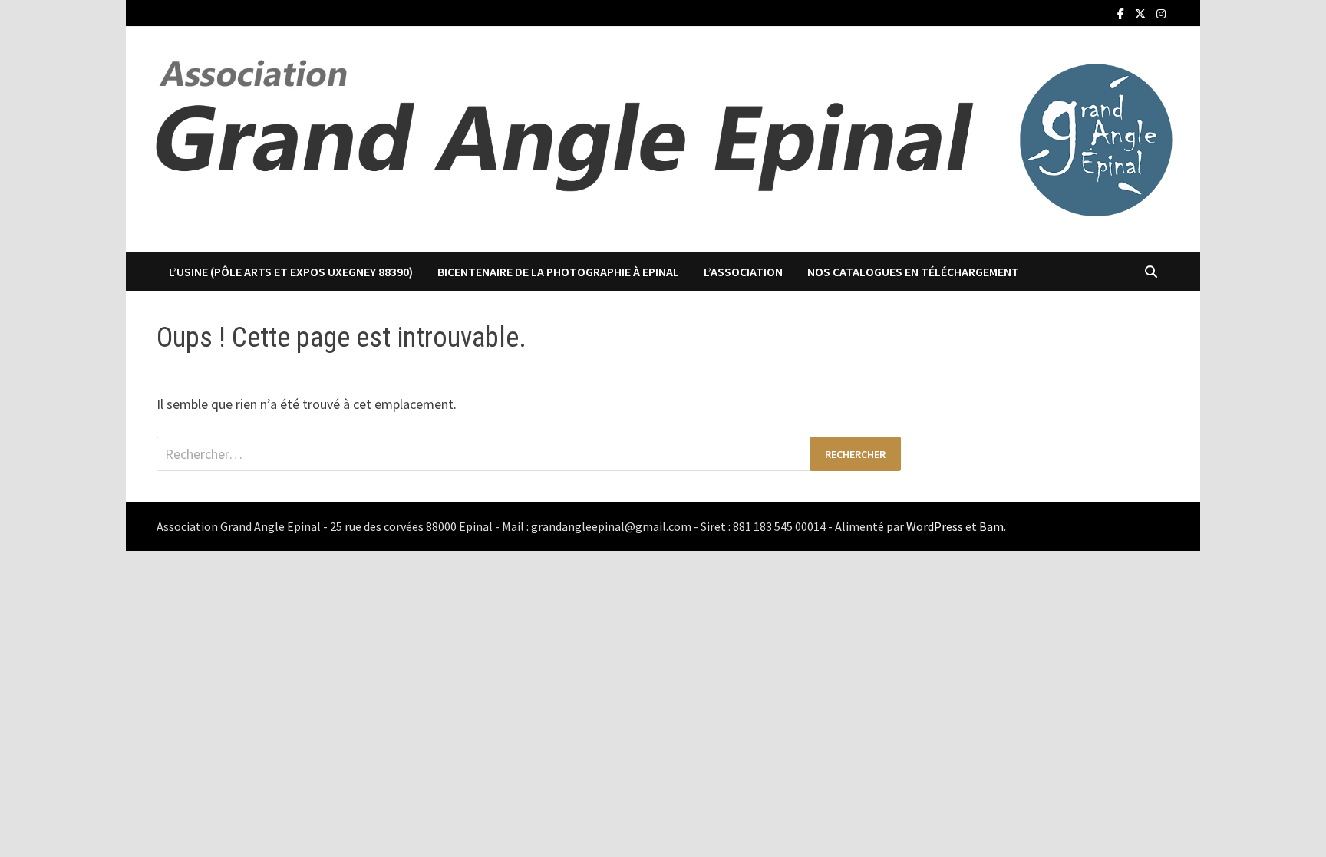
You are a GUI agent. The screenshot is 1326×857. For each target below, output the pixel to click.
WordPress (934, 526)
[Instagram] (1161, 12)
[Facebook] (1122, 12)
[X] (1142, 12)
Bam (991, 526)
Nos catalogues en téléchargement (913, 271)
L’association (743, 271)
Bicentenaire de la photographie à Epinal (558, 271)
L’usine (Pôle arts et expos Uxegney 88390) (291, 271)
